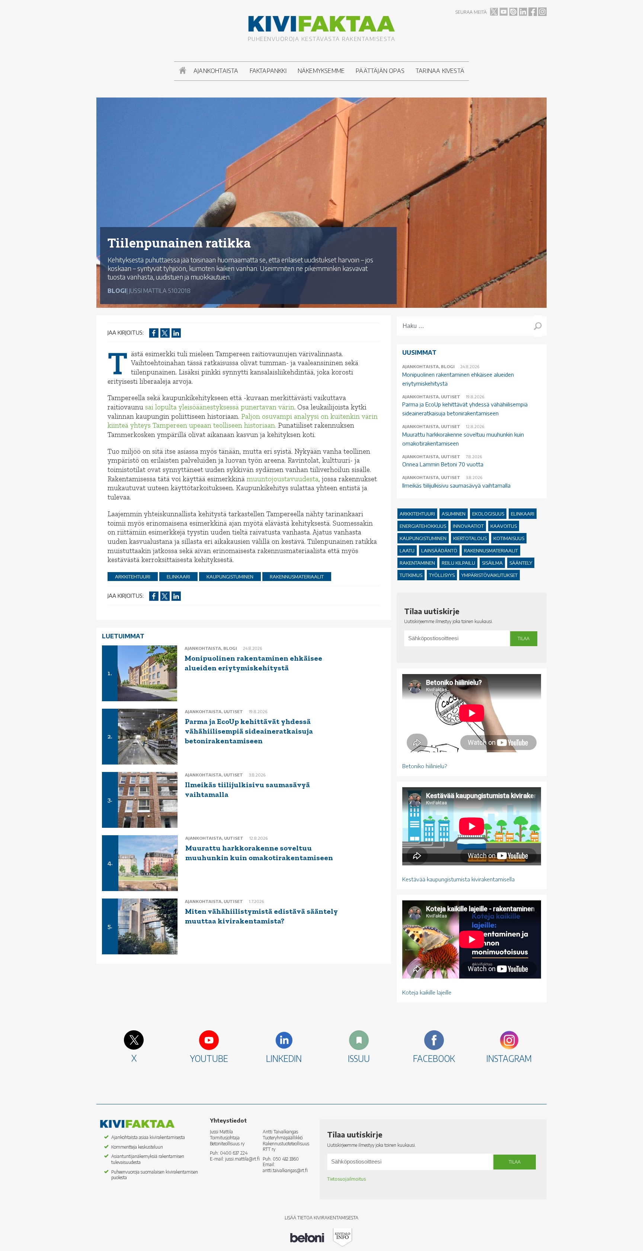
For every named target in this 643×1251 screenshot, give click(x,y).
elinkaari (178, 577)
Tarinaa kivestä (440, 70)
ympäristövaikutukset (489, 575)
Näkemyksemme (321, 70)
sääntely (520, 563)
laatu (407, 550)
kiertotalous (470, 538)
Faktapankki (268, 70)
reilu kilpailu (458, 563)
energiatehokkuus (423, 526)
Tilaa (524, 638)
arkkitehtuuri (132, 577)
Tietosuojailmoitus (346, 1179)
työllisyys (442, 575)
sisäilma (492, 563)
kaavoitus (503, 526)
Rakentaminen (417, 563)
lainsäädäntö (439, 550)
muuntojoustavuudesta (283, 479)
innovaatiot (468, 526)
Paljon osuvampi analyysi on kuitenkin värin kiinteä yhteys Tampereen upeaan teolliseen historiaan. (243, 421)
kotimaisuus (508, 538)
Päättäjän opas (380, 70)
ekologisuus (488, 514)
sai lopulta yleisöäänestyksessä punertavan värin (219, 407)
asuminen (454, 514)
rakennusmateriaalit (297, 577)
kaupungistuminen (230, 577)
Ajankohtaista (216, 70)
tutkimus (411, 575)
